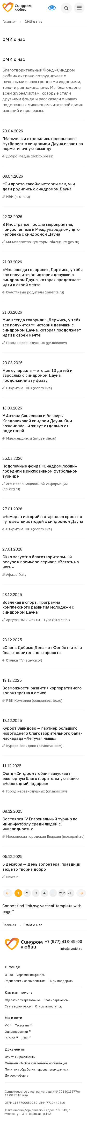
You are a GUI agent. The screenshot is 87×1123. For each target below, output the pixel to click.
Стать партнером (56, 1000)
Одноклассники (16, 1031)
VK (7, 1025)
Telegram (22, 1025)
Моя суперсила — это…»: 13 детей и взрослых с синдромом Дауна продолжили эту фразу (37, 375)
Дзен (24, 1038)
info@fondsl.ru (71, 948)
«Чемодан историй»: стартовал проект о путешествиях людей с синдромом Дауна (42, 519)
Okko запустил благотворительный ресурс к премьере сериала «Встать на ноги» (40, 561)
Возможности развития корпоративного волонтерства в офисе (42, 690)
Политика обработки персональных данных (36, 1069)
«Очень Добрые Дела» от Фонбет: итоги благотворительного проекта (42, 650)
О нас (9, 975)
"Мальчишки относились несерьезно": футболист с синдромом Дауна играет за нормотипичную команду (42, 143)
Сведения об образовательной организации (36, 1063)
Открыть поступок (48, 1006)
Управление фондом (30, 975)
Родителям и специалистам (25, 981)
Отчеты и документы (20, 1057)
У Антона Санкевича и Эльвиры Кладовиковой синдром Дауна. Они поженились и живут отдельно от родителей (37, 423)
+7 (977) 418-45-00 (63, 941)
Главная (9, 21)
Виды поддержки (61, 981)
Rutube (10, 1038)
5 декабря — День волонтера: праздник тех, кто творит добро (41, 867)
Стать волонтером (18, 1006)
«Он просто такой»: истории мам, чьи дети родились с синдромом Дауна (38, 186)
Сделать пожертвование (22, 1000)
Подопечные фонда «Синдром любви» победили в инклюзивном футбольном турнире (40, 471)
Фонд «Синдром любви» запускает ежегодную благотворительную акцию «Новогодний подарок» (40, 778)
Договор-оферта (16, 1075)
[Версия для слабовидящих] (54, 8)
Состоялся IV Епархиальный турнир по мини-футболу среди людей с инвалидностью (40, 824)
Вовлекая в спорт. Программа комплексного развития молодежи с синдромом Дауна (38, 607)
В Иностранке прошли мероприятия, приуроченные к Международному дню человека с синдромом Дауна (41, 229)
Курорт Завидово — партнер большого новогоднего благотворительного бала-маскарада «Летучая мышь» (42, 733)
